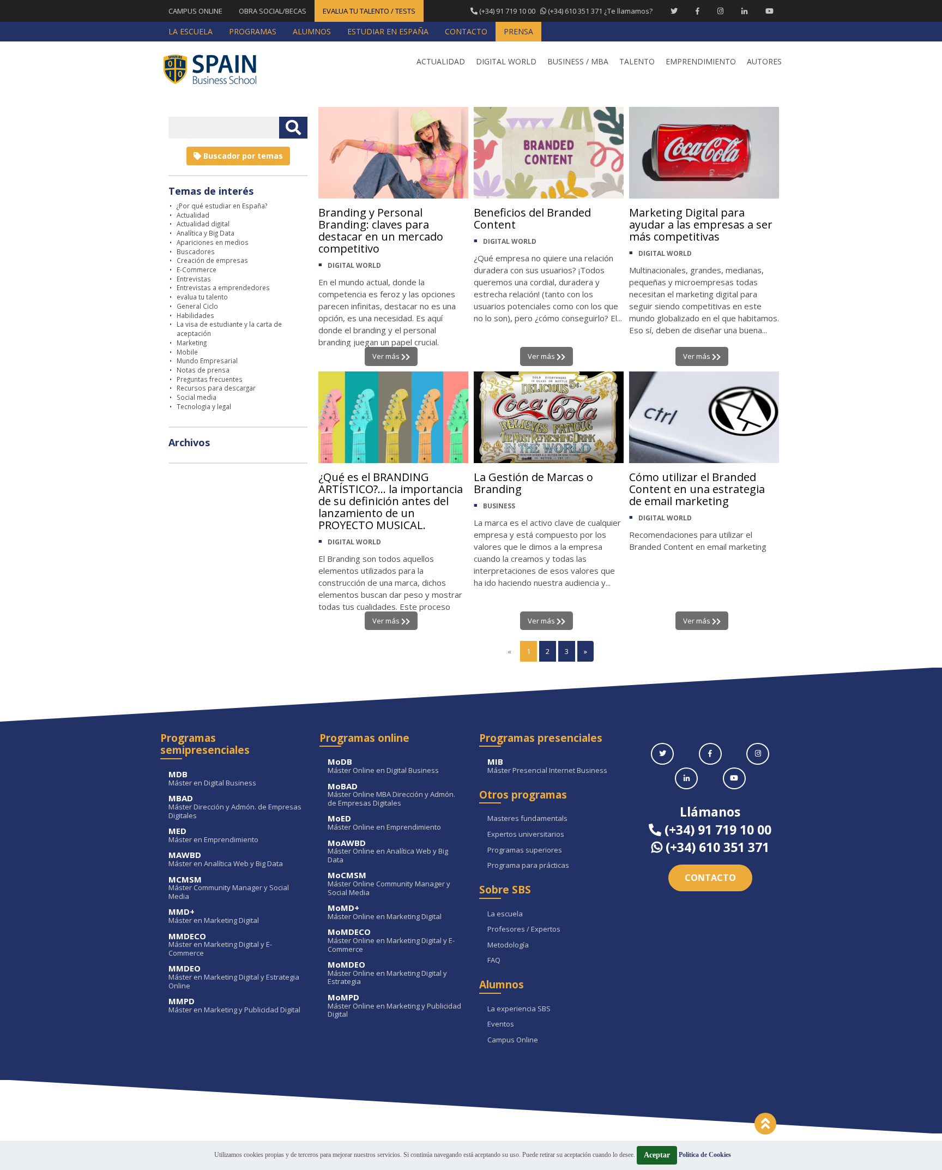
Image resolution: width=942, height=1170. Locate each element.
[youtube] (734, 778)
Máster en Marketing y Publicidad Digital (234, 1005)
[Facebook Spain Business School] (697, 11)
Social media (196, 397)
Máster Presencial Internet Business (547, 766)
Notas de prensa (203, 369)
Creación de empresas (212, 260)
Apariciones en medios (213, 242)
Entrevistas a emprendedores (223, 287)
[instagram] (757, 754)
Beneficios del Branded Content (532, 218)
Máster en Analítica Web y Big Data (225, 859)
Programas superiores (524, 850)
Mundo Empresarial (207, 360)
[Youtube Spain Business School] (769, 11)
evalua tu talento (202, 296)
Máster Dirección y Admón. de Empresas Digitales (234, 807)
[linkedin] (686, 778)
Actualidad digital (203, 223)
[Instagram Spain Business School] (720, 11)
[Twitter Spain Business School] (674, 11)
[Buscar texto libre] (293, 127)
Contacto (710, 878)
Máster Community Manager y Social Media (228, 888)
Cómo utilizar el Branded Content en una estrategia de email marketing (697, 489)
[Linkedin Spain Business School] (744, 11)
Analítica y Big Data (205, 233)
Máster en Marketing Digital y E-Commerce (220, 945)
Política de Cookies (705, 1155)
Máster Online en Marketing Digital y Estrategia (387, 973)
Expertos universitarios (525, 834)
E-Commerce (196, 269)
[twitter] (662, 754)
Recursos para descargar (216, 387)
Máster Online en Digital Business (383, 766)
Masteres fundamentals (527, 818)
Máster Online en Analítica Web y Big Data (388, 852)
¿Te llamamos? (565, 11)
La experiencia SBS (519, 1009)
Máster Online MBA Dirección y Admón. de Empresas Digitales (391, 795)
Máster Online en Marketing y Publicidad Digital (394, 1006)
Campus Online (512, 1040)
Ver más (386, 356)
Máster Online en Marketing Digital (385, 912)
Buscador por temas (242, 156)
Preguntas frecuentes (210, 379)
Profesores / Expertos (523, 929)
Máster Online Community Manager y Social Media (389, 884)
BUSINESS (499, 506)
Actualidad (193, 215)
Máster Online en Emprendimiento (384, 822)
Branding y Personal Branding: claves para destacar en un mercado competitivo (380, 230)
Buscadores (196, 251)
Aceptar (657, 1155)
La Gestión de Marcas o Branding (533, 483)
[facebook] (710, 754)
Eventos (500, 1024)
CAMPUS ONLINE (195, 11)
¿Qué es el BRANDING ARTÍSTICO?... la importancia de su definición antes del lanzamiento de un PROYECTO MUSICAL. (390, 501)
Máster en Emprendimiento (213, 835)
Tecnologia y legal (204, 406)
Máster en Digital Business (212, 778)
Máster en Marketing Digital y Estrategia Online (233, 977)
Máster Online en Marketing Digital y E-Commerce (391, 940)
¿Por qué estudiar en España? (222, 205)
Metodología (508, 945)
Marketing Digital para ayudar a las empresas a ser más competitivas (700, 224)
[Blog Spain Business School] (217, 69)
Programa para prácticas (528, 865)
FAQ (493, 960)
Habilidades (195, 315)
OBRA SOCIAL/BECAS (272, 11)
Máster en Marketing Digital (213, 916)
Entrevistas (194, 278)
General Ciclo (197, 306)
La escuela (505, 914)
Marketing (192, 342)
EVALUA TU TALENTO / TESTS (369, 11)
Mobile (187, 351)
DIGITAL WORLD (354, 265)
